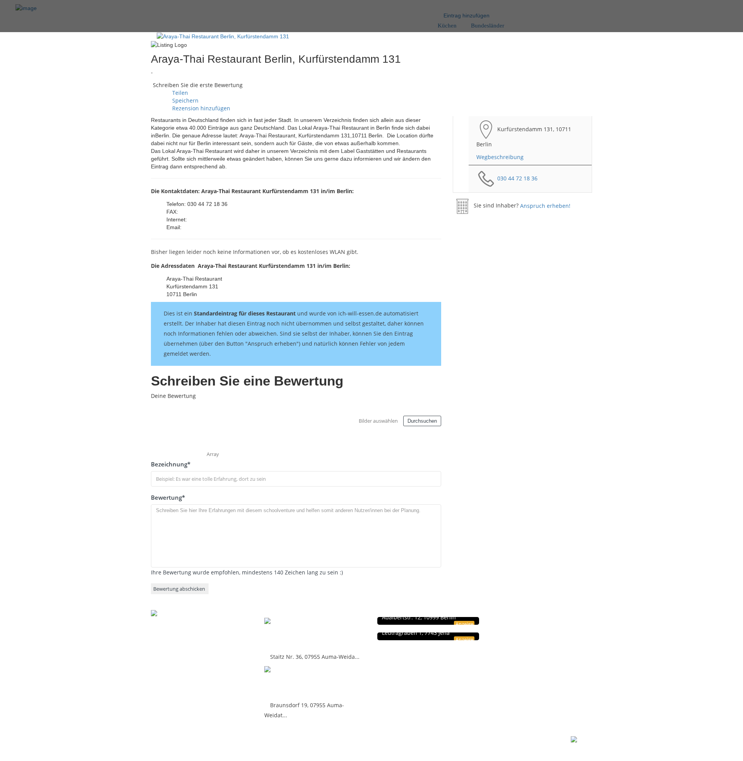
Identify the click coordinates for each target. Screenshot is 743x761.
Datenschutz (527, 621)
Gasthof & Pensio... (298, 634)
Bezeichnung (170, 464)
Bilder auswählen (378, 420)
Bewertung (168, 497)
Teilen (179, 92)
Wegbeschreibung (500, 157)
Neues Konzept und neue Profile (549, 637)
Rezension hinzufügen (200, 108)
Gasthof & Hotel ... (296, 682)
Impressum (526, 629)
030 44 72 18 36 (517, 178)
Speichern (185, 100)
